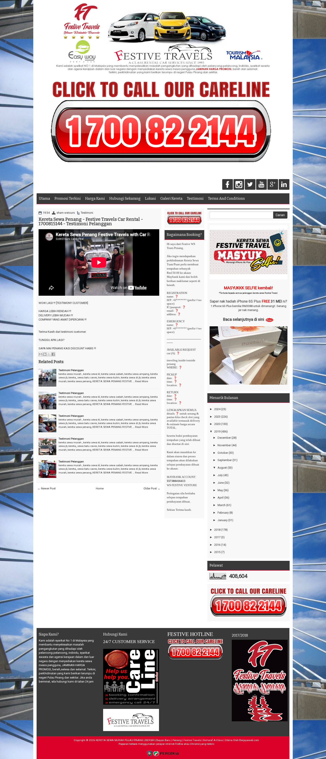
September (225, 460)
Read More (141, 381)
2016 (217, 544)
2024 (217, 409)
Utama (44, 198)
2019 (217, 431)
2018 (217, 529)
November (224, 445)
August (222, 467)
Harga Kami (95, 198)
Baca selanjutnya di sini (243, 319)
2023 (217, 416)
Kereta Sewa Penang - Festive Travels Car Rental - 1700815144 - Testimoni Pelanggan (91, 221)
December (224, 437)
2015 (217, 552)
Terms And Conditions (226, 198)
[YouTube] (261, 185)
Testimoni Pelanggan (71, 370)
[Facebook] (227, 185)
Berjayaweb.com (249, 740)
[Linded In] (284, 185)
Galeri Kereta (171, 198)
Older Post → (151, 488)
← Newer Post (46, 488)
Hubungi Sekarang (125, 198)
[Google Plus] (272, 185)
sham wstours (66, 212)
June (221, 482)
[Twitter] (250, 185)
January (223, 520)
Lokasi (150, 198)
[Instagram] (239, 185)
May (220, 490)
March (222, 505)
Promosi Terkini (68, 198)
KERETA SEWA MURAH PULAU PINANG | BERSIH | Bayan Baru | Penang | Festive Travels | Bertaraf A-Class (159, 740)
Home (100, 488)
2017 (217, 537)
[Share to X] (49, 354)
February (223, 512)
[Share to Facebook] (53, 354)
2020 (217, 424)
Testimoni (195, 198)
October (223, 452)
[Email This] (40, 354)
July (220, 475)
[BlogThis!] (45, 354)
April (221, 497)
